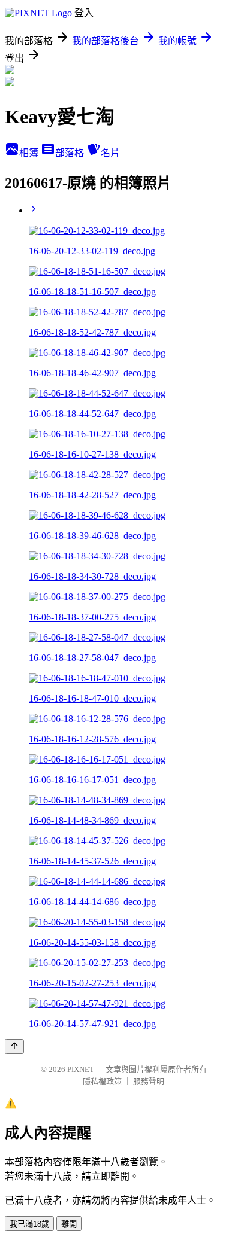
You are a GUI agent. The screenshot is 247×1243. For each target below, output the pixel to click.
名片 (110, 153)
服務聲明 (148, 1081)
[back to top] (14, 1046)
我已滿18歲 (29, 1224)
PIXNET (80, 1069)
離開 (69, 1224)
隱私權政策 (102, 1081)
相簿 (30, 153)
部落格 (70, 153)
